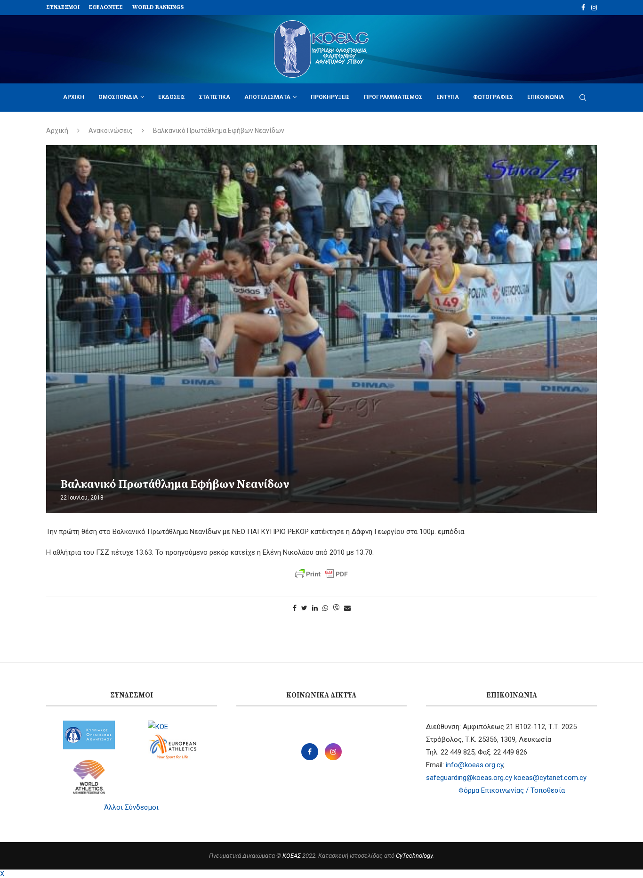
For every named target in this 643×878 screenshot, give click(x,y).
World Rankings (158, 7)
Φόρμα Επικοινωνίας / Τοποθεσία (511, 790)
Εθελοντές (106, 7)
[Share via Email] (347, 608)
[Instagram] (594, 7)
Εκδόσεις (171, 97)
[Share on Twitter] (304, 608)
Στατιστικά (214, 97)
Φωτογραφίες (493, 97)
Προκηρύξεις (330, 97)
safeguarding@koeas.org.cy (469, 777)
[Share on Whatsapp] (325, 608)
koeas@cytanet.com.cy (550, 777)
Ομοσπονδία (118, 97)
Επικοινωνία (545, 97)
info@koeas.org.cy (474, 765)
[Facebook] (583, 7)
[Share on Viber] (336, 608)
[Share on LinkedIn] (315, 608)
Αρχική (73, 97)
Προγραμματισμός (393, 97)
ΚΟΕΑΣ (291, 855)
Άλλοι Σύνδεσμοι (131, 807)
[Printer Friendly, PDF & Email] (321, 574)
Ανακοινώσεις (110, 130)
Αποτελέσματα (267, 97)
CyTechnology (414, 855)
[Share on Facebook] (295, 608)
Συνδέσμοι (63, 7)
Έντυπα (447, 97)
